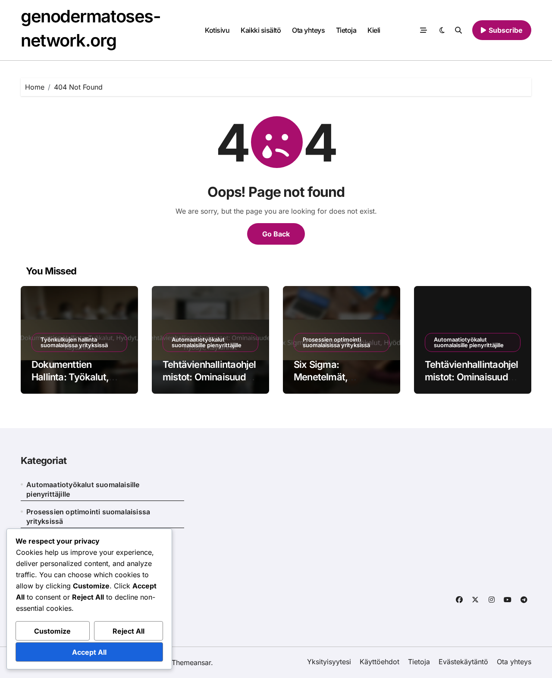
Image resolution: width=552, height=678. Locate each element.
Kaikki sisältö (261, 30)
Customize (52, 631)
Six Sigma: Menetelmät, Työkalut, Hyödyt (330, 377)
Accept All (89, 652)
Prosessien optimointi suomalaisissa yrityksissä (336, 342)
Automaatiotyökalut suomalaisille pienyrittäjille (207, 342)
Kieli (373, 30)
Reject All (128, 631)
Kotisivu (217, 30)
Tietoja (346, 30)
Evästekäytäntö (463, 661)
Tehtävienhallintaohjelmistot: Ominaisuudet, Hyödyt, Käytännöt (210, 377)
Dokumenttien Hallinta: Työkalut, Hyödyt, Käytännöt (71, 377)
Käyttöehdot (379, 661)
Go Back (276, 234)
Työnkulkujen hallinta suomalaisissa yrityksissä (74, 342)
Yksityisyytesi (329, 661)
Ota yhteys (308, 30)
